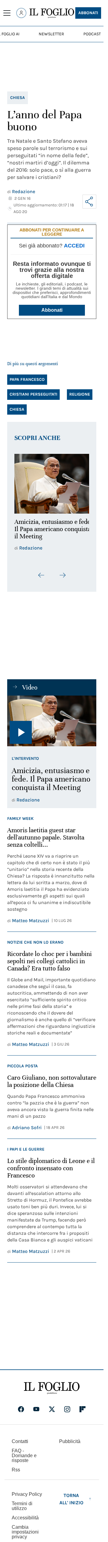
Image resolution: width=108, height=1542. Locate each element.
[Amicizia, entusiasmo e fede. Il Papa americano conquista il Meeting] (51, 482)
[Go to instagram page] (67, 1406)
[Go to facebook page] (21, 1406)
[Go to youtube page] (36, 1406)
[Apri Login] (21, 13)
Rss (16, 1466)
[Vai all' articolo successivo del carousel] (62, 571)
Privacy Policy (27, 1490)
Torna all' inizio (71, 1495)
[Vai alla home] (52, 13)
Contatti (20, 1437)
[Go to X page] (52, 1406)
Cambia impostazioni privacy (25, 1528)
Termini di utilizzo (22, 1502)
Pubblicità (69, 1437)
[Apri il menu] (6, 13)
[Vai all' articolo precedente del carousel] (41, 571)
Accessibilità (25, 1514)
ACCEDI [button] (74, 246)
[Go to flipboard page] (83, 1406)
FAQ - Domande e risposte (24, 1452)
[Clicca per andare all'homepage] (51, 1384)
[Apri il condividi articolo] (89, 202)
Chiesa (17, 97)
